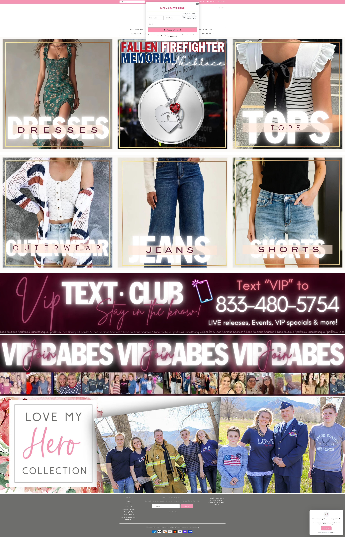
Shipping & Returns (129, 509)
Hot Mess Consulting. (193, 527)
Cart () (211, 1)
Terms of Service (129, 515)
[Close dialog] (197, 4)
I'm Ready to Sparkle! (172, 30)
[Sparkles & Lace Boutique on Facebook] (216, 8)
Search (129, 501)
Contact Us (128, 506)
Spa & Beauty (206, 30)
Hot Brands (137, 34)
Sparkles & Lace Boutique (157, 527)
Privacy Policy (128, 512)
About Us (207, 34)
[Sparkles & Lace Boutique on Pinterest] (219, 8)
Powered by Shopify (171, 527)
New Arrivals (136, 30)
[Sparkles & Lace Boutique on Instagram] (222, 8)
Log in (201, 1)
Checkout (221, 1)
